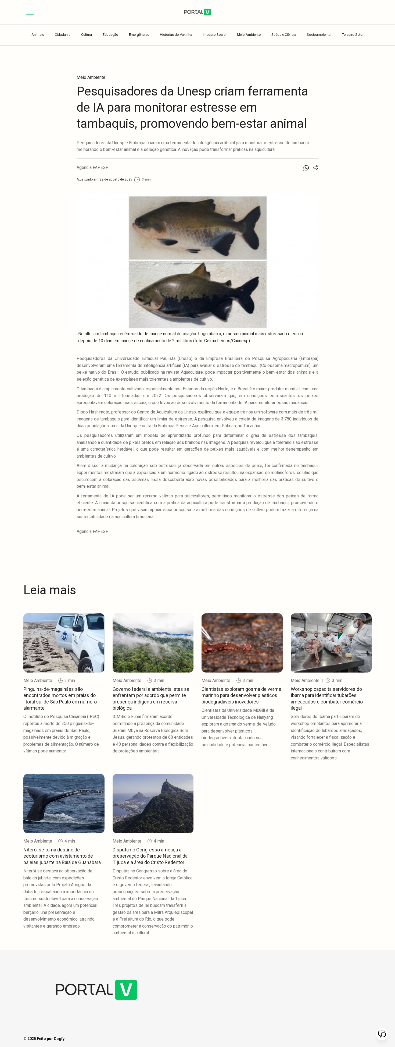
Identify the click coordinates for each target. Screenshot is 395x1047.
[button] (30, 12)
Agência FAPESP (93, 167)
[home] (197, 12)
